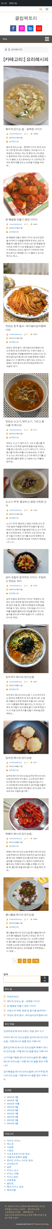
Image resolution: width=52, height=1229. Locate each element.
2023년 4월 (12, 1123)
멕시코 (10, 1144)
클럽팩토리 (26, 18)
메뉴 (5, 39)
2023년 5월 (12, 1120)
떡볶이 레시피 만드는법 (19, 833)
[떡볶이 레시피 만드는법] (26, 814)
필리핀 (10, 1183)
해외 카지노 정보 (15, 1186)
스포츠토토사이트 (12, 1212)
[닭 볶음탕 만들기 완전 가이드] (26, 194)
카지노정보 (12, 1177)
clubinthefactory (15, 134)
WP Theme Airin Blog (40, 1224)
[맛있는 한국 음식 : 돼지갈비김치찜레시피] (26, 292)
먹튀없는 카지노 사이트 (15, 1209)
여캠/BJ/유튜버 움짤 (17, 1157)
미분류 (10, 1147)
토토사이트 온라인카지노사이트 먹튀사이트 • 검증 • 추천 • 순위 (25, 1216)
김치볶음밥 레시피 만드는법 (17, 1071)
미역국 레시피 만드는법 (15, 1037)
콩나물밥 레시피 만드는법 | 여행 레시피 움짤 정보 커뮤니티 (25, 1061)
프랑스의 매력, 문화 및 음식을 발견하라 (26, 1010)
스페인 (10, 1150)
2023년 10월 (13, 1103)
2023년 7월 (12, 1113)
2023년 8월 (12, 1110)
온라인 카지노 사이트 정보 (20, 1160)
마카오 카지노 (14, 1140)
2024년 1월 (12, 1100)
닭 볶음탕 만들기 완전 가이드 (22, 219)
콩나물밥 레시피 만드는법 (20, 914)
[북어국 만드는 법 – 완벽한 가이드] (26, 95)
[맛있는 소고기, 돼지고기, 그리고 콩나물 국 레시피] (26, 395)
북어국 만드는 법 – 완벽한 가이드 (24, 129)
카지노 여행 (13, 1173)
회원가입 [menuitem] (13, 3)
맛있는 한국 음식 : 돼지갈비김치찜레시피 (27, 1015)
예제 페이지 (28, 1212)
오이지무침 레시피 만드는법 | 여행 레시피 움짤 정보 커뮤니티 (25, 1075)
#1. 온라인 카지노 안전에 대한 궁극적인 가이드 (25, 1206)
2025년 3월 (12, 1097)
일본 (9, 1167)
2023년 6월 (12, 1116)
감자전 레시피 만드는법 (19, 757)
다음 (36, 961)
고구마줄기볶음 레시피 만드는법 (19, 1057)
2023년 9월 (12, 1107)
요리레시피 (14, 141)
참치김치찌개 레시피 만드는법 (18, 1047)
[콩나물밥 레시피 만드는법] (26, 894)
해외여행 (11, 1190)
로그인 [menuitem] (4, 3)
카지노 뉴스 (13, 1170)
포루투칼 (11, 1180)
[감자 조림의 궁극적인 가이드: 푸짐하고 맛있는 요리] (26, 561)
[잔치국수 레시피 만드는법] (26, 648)
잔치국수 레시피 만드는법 (20, 676)
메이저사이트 (34, 1209)
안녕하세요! (13, 996)
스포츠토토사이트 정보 (18, 1154)
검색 (5, 974)
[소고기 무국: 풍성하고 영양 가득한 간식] (26, 483)
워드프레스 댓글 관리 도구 (31, 1031)
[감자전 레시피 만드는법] (26, 737)
